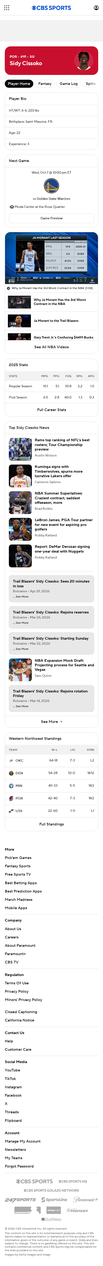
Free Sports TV (18, 874)
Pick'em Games (18, 857)
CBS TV (11, 962)
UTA (19, 811)
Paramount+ (15, 954)
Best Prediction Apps (23, 891)
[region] (51, 258)
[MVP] (53, 1208)
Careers (11, 937)
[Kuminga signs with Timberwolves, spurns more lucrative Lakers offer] (20, 476)
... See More (21, 596)
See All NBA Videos (51, 347)
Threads (12, 1112)
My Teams (13, 1158)
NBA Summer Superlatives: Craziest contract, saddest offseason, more (59, 498)
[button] (6, 7)
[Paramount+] (85, 1198)
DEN (19, 773)
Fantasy (45, 83)
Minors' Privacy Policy (23, 999)
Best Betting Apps (21, 883)
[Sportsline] (54, 1199)
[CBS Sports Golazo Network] (51, 1189)
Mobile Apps (16, 908)
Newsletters (15, 1149)
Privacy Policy (17, 991)
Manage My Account (22, 1141)
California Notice (19, 1020)
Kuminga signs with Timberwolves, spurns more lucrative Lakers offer (59, 471)
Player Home (19, 83)
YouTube (12, 1070)
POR (19, 798)
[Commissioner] (27, 1208)
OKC (19, 761)
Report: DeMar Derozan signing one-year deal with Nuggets (62, 549)
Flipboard (13, 1120)
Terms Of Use (17, 983)
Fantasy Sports (17, 866)
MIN (19, 786)
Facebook (13, 1095)
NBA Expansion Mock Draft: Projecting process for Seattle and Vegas (64, 665)
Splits (91, 83)
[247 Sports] (20, 1199)
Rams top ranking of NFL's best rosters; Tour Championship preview (62, 444)
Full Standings (51, 824)
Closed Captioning (21, 1012)
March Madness (18, 899)
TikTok (10, 1078)
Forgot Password (19, 1166)
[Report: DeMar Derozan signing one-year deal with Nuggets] (20, 556)
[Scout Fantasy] (78, 1210)
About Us (13, 929)
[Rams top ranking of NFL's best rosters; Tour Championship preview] (20, 449)
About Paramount (20, 945)
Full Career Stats (51, 409)
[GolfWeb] (51, 1219)
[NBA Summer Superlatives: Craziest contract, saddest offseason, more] (20, 502)
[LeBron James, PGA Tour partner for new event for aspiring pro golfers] (20, 529)
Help (9, 1041)
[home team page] (51, 185)
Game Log (69, 83)
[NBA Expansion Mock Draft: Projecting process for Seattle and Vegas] (20, 669)
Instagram (13, 1087)
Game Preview (51, 218)
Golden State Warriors (53, 199)
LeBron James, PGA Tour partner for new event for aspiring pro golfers (64, 524)
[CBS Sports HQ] (73, 1180)
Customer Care (18, 1049)
